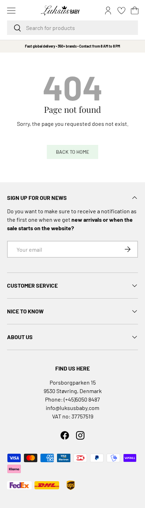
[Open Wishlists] (121, 10)
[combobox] (72, 27)
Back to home (72, 152)
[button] (134, 10)
